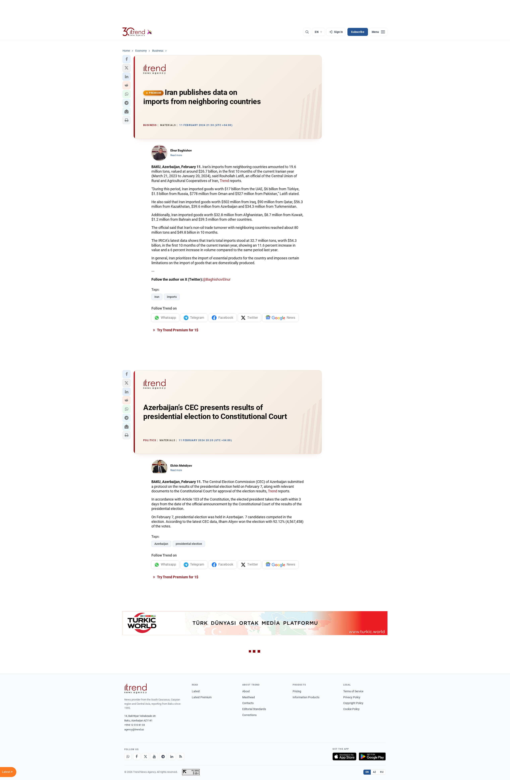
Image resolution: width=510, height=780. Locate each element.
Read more (176, 155)
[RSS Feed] (180, 756)
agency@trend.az (134, 729)
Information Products (306, 697)
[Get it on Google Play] (372, 756)
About (246, 691)
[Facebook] (136, 756)
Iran (156, 296)
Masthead (248, 697)
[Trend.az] (137, 32)
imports (172, 296)
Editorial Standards (254, 709)
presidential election (189, 543)
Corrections (249, 715)
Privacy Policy (351, 697)
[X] (145, 756)
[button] (126, 59)
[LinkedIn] (171, 756)
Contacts (248, 703)
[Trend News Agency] (135, 688)
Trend (224, 181)
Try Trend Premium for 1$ (177, 330)
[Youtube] (154, 756)
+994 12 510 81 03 (134, 724)
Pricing (297, 691)
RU (381, 772)
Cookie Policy (351, 709)
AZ (374, 772)
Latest (196, 691)
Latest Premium (202, 697)
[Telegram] (163, 756)
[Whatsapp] (127, 756)
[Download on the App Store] (344, 756)
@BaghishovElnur (216, 279)
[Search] (307, 32)
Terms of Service (353, 691)
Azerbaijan (161, 543)
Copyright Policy (353, 703)
